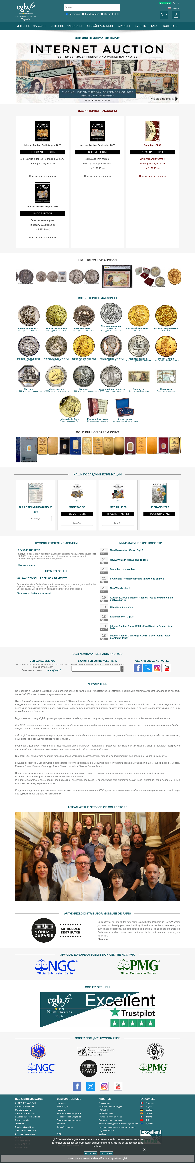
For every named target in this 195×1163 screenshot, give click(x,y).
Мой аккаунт (63, 1106)
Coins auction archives (25, 1113)
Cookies (102, 1134)
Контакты (61, 1103)
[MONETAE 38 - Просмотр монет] (77, 494)
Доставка (61, 1123)
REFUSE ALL (106, 1153)
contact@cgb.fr (53, 670)
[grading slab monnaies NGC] (56, 967)
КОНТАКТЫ (170, 25)
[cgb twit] (173, 3)
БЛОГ (154, 25)
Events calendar (22, 1120)
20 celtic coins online (121, 607)
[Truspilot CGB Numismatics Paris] (165, 3)
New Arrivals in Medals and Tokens (129, 560)
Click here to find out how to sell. (34, 593)
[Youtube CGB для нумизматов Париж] (118, 1086)
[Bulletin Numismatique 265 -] (36, 494)
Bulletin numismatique (25, 1134)
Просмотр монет (77, 514)
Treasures (19, 1123)
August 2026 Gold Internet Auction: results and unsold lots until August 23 (141, 598)
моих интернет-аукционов (69, 1113)
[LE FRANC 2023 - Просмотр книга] (159, 494)
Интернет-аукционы (66, 25)
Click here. (103, 939)
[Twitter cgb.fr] (147, 668)
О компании (104, 1103)
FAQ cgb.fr (103, 1110)
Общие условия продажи (110, 1120)
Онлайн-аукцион (100, 25)
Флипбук (35, 518)
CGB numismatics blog (25, 1130)
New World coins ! (120, 588)
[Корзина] (164, 19)
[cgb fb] (178, 3)
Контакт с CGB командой (110, 1106)
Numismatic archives (24, 1127)
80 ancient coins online (122, 569)
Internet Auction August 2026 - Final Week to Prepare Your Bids (141, 627)
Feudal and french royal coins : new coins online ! (137, 579)
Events (140, 25)
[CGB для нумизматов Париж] (26, 20)
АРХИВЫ (124, 25)
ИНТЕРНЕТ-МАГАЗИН (31, 25)
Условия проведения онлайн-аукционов (117, 1127)
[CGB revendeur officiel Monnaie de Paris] (97, 1069)
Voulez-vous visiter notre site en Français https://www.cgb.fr (97, 1158)
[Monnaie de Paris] (56, 942)
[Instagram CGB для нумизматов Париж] (104, 1086)
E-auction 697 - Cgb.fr (121, 616)
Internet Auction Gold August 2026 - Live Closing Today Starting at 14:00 (140, 636)
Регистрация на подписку (69, 1120)
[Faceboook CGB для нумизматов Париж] (77, 1086)
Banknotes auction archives (27, 1117)
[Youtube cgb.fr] (167, 668)
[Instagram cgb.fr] (157, 668)
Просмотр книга (159, 514)
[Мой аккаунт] (176, 19)
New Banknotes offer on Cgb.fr (126, 550)
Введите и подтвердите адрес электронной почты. (97, 664)
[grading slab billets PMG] (138, 967)
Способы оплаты (65, 1127)
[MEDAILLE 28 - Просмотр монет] (118, 494)
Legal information (106, 1130)
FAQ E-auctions (106, 1113)
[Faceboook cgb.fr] (138, 668)
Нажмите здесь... (27, 565)
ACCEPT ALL (90, 1153)
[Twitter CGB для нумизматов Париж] (90, 1086)
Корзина (61, 1110)
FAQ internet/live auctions (110, 1117)
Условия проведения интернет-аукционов (118, 1123)
